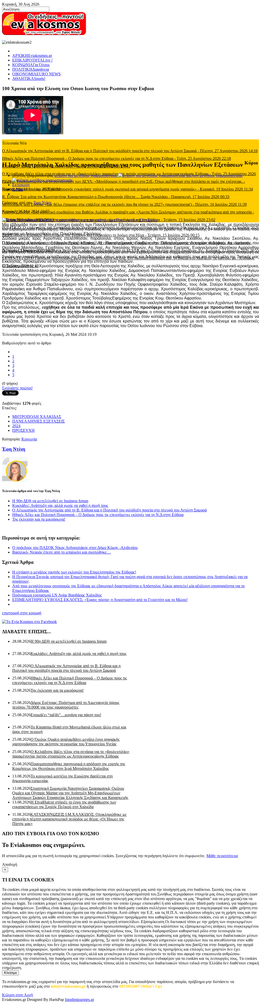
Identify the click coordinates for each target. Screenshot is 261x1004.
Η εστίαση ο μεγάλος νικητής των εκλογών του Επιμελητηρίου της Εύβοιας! (74, 572)
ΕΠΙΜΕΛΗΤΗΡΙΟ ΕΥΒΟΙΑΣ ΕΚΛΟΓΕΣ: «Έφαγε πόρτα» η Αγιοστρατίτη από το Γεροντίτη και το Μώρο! (100, 599)
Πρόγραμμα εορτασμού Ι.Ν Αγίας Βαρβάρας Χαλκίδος (57, 595)
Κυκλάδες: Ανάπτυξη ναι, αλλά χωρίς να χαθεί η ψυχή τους (60, 505)
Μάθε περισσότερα (222, 856)
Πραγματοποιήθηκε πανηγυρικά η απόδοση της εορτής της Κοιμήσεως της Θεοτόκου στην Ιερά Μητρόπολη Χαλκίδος (68, 766)
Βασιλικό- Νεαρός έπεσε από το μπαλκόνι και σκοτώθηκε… (61, 552)
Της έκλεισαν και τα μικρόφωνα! (38, 519)
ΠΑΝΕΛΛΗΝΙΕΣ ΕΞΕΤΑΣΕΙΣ (38, 421)
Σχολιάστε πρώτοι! (17, 388)
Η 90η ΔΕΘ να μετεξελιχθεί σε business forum (50, 501)
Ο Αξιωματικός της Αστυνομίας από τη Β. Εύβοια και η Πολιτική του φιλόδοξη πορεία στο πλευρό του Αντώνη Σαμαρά (109, 510)
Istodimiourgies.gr (79, 999)
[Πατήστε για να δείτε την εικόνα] (80, 220)
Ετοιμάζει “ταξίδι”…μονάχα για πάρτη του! (66, 715)
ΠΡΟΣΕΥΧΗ (23, 430)
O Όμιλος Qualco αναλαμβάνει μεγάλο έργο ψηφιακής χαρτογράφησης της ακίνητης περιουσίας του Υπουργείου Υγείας (66, 741)
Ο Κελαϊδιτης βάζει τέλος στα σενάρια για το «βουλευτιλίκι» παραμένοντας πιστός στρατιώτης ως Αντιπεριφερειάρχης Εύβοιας (70, 753)
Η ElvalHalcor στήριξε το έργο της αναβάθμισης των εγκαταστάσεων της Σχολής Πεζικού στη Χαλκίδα (64, 804)
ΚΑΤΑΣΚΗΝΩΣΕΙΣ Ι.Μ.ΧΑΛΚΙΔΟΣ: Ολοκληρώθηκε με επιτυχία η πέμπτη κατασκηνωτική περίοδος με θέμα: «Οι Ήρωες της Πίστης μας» (69, 819)
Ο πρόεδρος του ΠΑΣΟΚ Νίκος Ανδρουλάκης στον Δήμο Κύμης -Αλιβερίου (75, 547)
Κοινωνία (29, 439)
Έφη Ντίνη (42, 202)
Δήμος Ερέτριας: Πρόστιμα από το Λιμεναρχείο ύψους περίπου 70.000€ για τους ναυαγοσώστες (65, 704)
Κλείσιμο (10, 973)
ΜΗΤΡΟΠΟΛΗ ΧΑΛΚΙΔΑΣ (36, 416)
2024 (16, 426)
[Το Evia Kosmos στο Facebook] (130, 621)
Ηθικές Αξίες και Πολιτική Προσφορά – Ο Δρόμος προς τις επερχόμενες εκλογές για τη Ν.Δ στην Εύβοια (98, 514)
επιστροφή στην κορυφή (21, 613)
